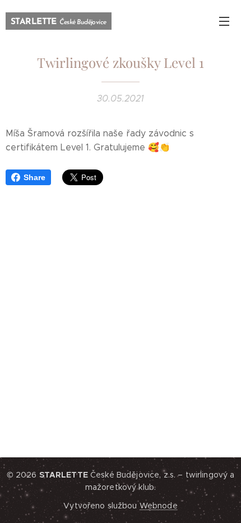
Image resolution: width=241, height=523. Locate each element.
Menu (224, 21)
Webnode (159, 506)
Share (34, 177)
